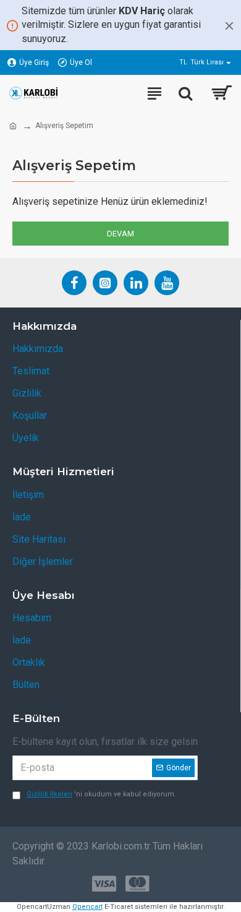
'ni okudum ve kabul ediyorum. (101, 794)
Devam (120, 233)
